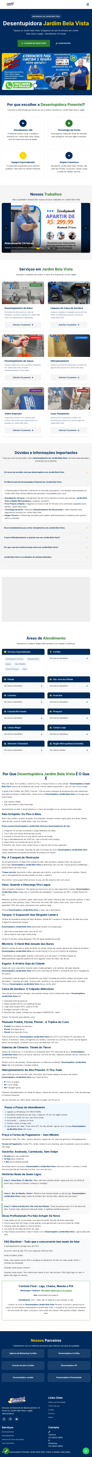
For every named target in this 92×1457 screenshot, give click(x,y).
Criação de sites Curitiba (23, 1365)
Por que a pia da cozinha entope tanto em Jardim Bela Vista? (31, 547)
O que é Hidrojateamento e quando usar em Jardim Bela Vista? (32, 537)
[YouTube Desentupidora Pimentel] (16, 1419)
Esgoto (8, 664)
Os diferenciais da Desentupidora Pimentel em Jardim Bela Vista (33, 482)
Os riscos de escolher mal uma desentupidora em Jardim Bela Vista (34, 472)
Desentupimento (8, 1432)
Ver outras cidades (58, 750)
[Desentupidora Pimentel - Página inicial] (10, 4)
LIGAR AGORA (64, 43)
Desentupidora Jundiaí (23, 1377)
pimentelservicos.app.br (48, 1295)
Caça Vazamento (8, 1443)
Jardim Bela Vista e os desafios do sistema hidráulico (28, 557)
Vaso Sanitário (20, 664)
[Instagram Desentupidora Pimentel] (10, 1419)
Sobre (50, 1417)
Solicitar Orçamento (22, 325)
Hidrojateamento (33, 659)
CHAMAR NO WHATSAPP (35, 43)
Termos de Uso (54, 1406)
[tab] (38, 248)
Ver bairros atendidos (59, 658)
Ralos (25, 669)
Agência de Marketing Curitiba (23, 1353)
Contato (51, 1410)
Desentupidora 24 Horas (14, 659)
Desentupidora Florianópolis (69, 1377)
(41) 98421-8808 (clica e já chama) (56, 1290)
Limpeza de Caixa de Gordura (13, 1439)
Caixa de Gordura (12, 669)
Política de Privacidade (56, 1402)
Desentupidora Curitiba (69, 1353)
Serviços (51, 1413)
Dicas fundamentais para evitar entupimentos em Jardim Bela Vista (34, 528)
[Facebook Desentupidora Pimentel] (4, 1419)
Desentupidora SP (69, 1365)
